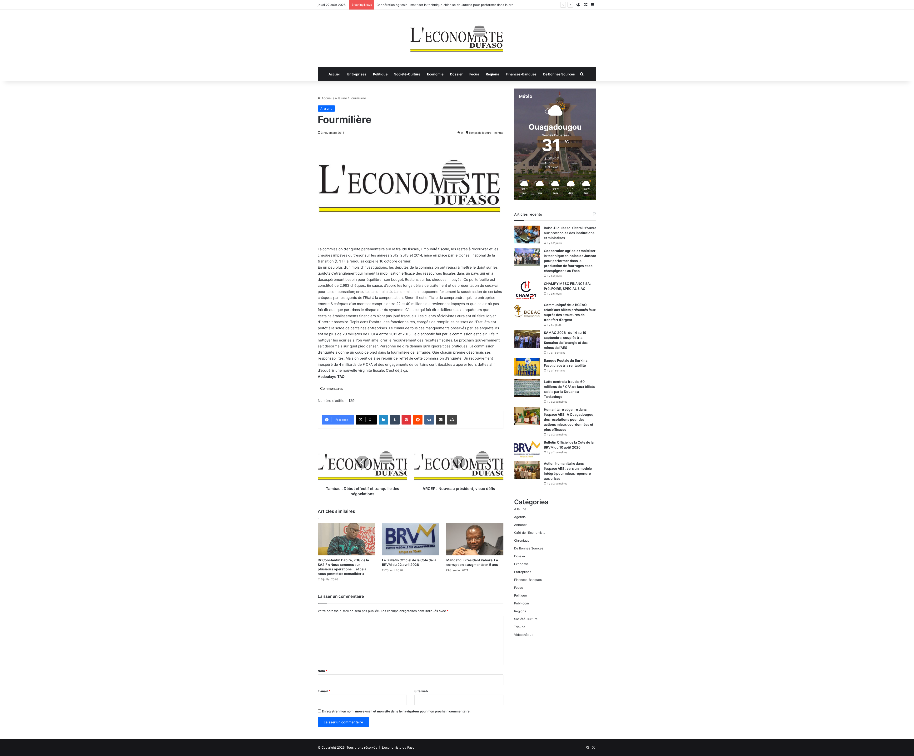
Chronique (522, 540)
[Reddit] (417, 420)
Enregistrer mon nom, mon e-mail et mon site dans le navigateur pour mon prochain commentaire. (396, 711)
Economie (435, 74)
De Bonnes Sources (559, 74)
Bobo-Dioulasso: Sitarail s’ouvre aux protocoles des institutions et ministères (570, 233)
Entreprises (356, 74)
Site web (421, 691)
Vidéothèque (523, 635)
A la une (341, 98)
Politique (380, 74)
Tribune (519, 627)
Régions (492, 74)
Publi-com (521, 603)
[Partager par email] (440, 420)
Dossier (456, 74)
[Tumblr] (395, 420)
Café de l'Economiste (530, 532)
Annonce (520, 525)
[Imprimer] (452, 420)
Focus (474, 74)
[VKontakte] (429, 420)
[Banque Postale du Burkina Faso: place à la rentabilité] (527, 367)
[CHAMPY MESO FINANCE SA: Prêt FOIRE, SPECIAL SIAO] (527, 290)
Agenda (520, 517)
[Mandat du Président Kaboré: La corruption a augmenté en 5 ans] (474, 539)
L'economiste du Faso (398, 747)
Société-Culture (407, 74)
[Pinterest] (406, 420)
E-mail (324, 691)
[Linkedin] (383, 420)
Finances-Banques (521, 74)
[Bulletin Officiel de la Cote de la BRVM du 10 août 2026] (527, 449)
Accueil (334, 74)
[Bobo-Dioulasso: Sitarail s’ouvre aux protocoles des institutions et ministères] (527, 234)
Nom (322, 671)
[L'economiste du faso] (457, 36)
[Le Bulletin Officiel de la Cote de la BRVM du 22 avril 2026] (410, 539)
